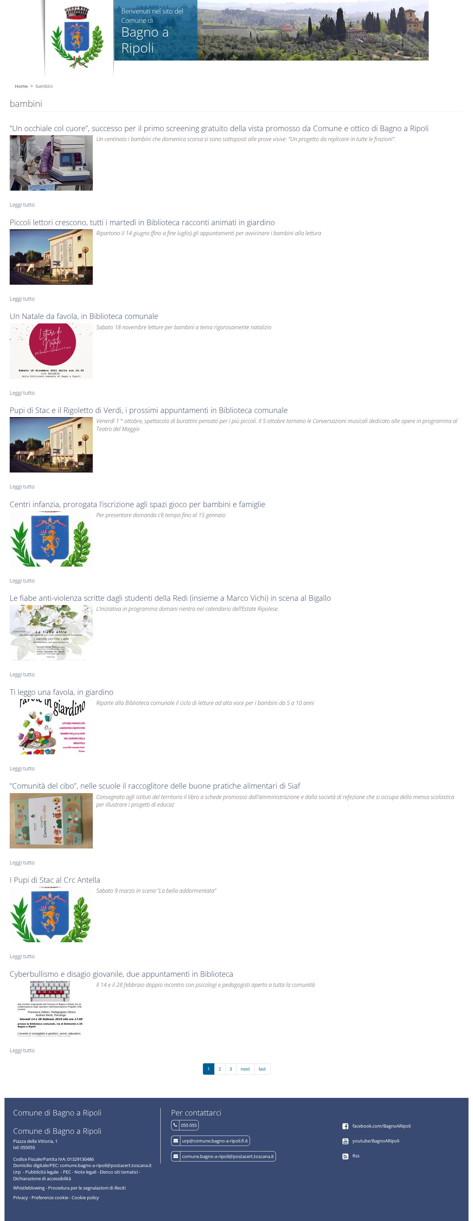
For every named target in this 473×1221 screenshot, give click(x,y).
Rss (355, 1156)
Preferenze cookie (50, 1197)
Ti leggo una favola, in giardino (62, 692)
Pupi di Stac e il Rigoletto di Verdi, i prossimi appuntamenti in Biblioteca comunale (149, 410)
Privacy (20, 1197)
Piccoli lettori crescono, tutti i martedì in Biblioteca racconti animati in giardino (142, 222)
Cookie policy (85, 1197)
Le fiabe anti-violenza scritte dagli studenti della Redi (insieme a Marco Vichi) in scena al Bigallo (170, 598)
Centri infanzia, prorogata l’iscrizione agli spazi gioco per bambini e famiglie (137, 504)
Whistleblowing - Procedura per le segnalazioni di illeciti (69, 1188)
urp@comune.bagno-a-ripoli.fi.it (215, 1141)
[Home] (77, 37)
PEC (67, 1172)
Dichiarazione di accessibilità (42, 1178)
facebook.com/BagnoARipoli (381, 1126)
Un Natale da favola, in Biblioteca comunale (84, 316)
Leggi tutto (22, 204)
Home (21, 86)
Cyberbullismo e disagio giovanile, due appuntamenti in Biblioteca (121, 973)
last (262, 1069)
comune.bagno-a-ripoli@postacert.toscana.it (228, 1156)
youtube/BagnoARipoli (375, 1141)
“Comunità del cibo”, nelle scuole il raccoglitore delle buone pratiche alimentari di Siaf (155, 785)
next (245, 1069)
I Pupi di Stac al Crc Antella (55, 879)
